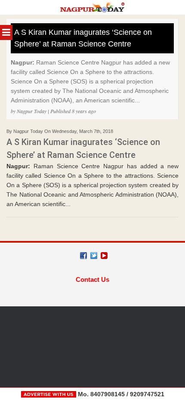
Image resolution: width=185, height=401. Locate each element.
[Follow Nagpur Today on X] (93, 255)
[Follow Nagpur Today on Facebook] (83, 255)
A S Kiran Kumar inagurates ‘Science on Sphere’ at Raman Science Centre (83, 38)
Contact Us (92, 279)
